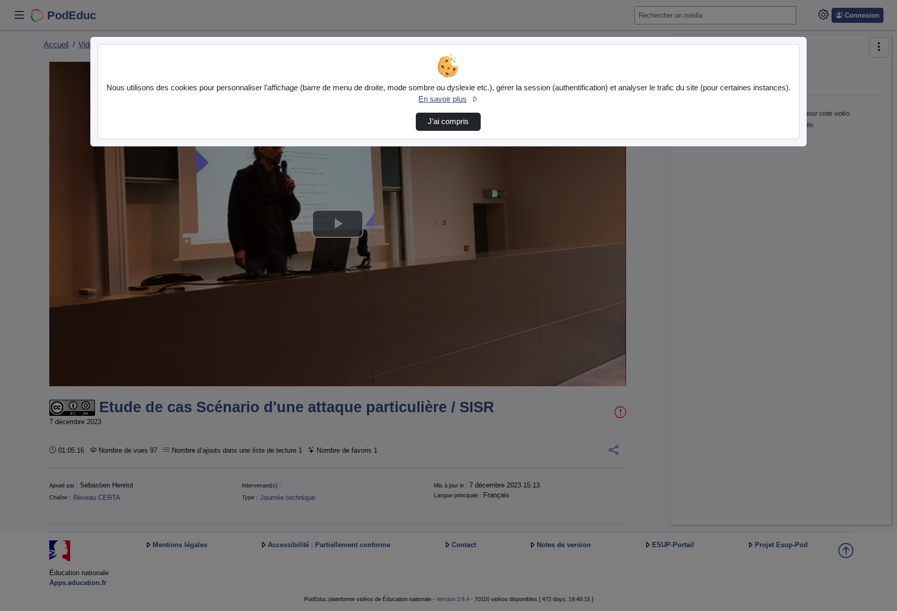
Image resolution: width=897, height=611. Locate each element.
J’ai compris (448, 121)
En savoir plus (442, 99)
